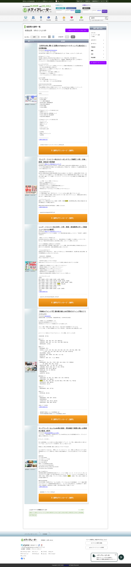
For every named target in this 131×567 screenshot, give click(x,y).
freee (76, 512)
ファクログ (52, 553)
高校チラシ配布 (33, 512)
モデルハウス (42, 512)
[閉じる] (116, 555)
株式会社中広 (48, 316)
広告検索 (45, 534)
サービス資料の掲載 (97, 543)
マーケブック (25, 553)
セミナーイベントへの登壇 (97, 547)
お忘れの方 (72, 10)
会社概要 (23, 549)
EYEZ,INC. (66, 565)
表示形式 (43, 37)
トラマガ (44, 551)
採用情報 (28, 549)
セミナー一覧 (104, 1)
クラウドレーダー (26, 551)
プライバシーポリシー (36, 549)
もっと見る (81, 509)
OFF (73, 37)
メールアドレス (59, 10)
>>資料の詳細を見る (43, 139)
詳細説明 (60, 37)
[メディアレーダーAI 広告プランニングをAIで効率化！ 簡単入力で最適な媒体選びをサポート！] (120, 557)
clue (56, 512)
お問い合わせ (50, 540)
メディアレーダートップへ (31, 534)
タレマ (51, 551)
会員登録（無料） (61, 8)
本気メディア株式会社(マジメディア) (53, 164)
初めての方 (79, 1)
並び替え (27, 37)
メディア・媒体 (96, 34)
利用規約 (43, 540)
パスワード (70, 10)
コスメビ (44, 553)
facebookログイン (71, 8)
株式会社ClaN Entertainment (51, 50)
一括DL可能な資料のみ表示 (97, 20)
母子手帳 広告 (33, 515)
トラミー (36, 551)
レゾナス (24, 555)
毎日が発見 (65, 512)
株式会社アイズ (33, 545)
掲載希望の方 (95, 1)
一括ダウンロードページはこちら (77, 30)
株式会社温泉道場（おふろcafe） (52, 432)
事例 (93, 36)
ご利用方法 (87, 1)
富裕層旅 (81, 512)
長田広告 (71, 512)
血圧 (60, 512)
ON (67, 37)
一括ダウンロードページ (98, 62)
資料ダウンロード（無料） (64, 150)
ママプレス (36, 553)
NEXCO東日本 (50, 512)
